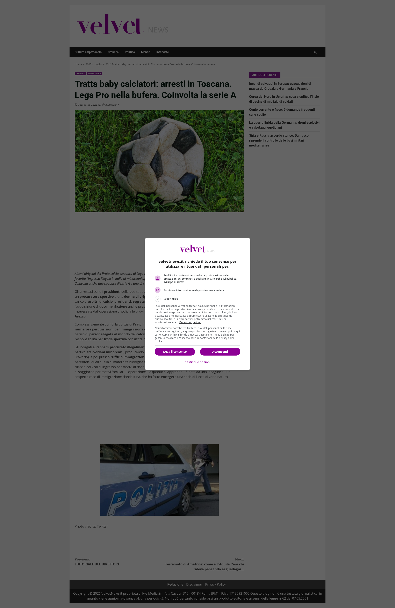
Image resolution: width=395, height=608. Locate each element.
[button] (197, 299)
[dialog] (197, 304)
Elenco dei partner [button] (190, 322)
